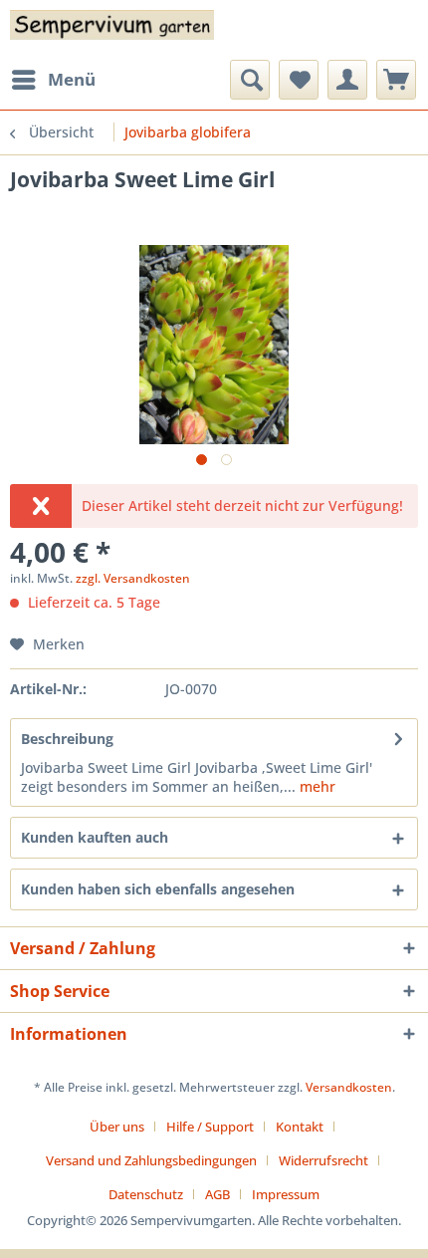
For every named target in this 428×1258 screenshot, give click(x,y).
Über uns (117, 1126)
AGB (217, 1194)
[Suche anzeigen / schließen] (250, 80)
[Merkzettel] (299, 80)
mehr (315, 786)
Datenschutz (145, 1194)
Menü (72, 79)
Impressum (286, 1194)
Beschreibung (67, 738)
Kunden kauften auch (94, 837)
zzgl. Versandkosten (133, 578)
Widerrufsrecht (323, 1160)
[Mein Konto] (347, 80)
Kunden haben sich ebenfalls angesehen (158, 889)
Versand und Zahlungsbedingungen (151, 1160)
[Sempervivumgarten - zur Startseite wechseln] (112, 30)
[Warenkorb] (396, 80)
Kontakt (299, 1126)
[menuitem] (53, 80)
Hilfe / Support (210, 1126)
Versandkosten (349, 1087)
